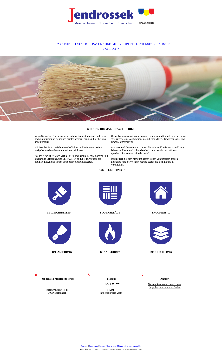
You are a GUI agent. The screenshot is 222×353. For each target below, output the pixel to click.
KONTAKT (109, 48)
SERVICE (164, 44)
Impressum (93, 346)
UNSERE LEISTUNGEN (139, 44)
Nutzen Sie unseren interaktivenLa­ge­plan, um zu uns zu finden (164, 286)
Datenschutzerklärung (114, 346)
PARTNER (81, 44)
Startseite (84, 346)
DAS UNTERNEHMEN (105, 44)
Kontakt (102, 346)
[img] (111, 16)
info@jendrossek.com (111, 292)
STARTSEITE (62, 44)
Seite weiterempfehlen (132, 346)
